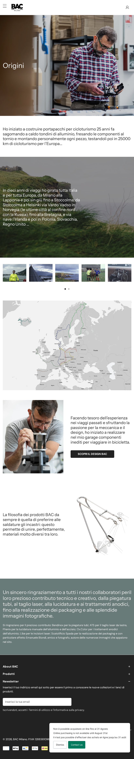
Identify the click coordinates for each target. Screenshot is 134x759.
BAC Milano (20, 739)
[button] (67, 666)
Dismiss (60, 744)
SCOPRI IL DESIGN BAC (92, 454)
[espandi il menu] (4, 6)
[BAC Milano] (17, 7)
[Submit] (67, 701)
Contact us (77, 744)
